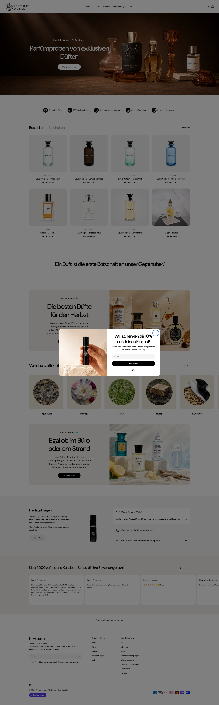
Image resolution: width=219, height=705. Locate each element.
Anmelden (133, 363)
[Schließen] (155, 333)
